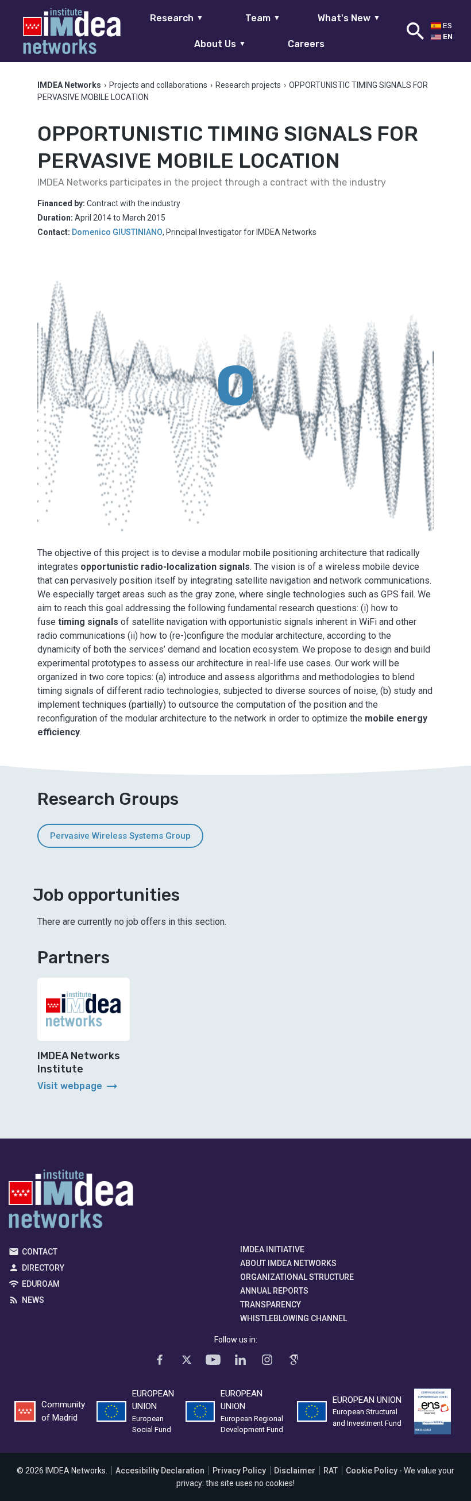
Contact (39, 1251)
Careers (306, 43)
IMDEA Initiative (272, 1249)
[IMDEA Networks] (72, 31)
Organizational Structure (297, 1277)
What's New (349, 18)
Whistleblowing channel (293, 1318)
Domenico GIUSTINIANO (117, 232)
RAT (330, 1470)
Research (176, 18)
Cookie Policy (371, 1470)
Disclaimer (294, 1470)
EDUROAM (41, 1283)
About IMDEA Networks (288, 1263)
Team (262, 18)
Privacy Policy (239, 1470)
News (33, 1300)
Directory (43, 1267)
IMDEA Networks (71, 1202)
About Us (220, 43)
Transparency (270, 1304)
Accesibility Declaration (159, 1470)
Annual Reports (274, 1290)
